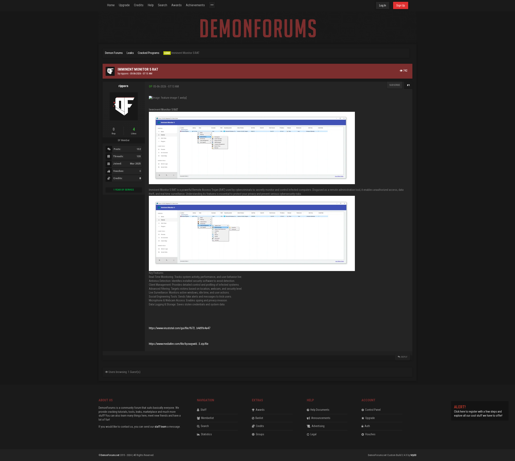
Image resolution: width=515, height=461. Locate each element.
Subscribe (394, 85)
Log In (382, 5)
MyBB (413, 455)
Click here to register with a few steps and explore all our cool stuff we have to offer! (478, 411)
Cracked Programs (148, 53)
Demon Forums (114, 53)
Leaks (130, 53)
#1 (408, 85)
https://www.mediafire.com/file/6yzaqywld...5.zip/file (178, 343)
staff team (160, 426)
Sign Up (400, 5)
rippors (124, 73)
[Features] (212, 5)
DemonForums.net (110, 455)
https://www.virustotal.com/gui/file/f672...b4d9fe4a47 (179, 328)
